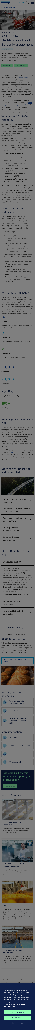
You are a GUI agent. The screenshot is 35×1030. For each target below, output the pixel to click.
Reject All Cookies (17, 1018)
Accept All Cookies (17, 1012)
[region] (17, 1006)
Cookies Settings (17, 1023)
